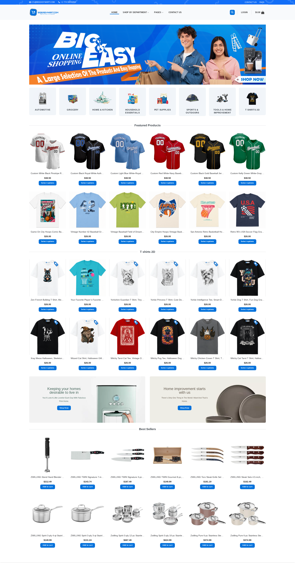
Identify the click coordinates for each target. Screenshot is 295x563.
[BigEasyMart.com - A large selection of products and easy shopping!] (44, 12)
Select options (47, 183)
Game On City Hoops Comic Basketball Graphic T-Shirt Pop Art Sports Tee (48, 232)
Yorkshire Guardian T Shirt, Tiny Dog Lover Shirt (127, 300)
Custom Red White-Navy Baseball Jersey (167, 173)
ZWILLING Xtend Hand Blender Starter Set (48, 477)
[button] (232, 12)
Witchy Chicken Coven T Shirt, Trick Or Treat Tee (207, 358)
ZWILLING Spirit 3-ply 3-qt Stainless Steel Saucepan (87, 535)
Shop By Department (135, 12)
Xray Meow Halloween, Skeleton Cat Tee (48, 358)
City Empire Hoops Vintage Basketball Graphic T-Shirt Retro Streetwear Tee (167, 232)
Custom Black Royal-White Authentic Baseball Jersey (87, 173)
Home (114, 12)
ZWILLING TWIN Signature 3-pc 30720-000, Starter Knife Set (127, 477)
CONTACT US (251, 2)
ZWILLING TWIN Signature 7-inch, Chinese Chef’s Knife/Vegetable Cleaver (87, 477)
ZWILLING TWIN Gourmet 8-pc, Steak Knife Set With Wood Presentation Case (167, 477)
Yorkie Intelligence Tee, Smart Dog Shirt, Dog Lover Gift (207, 300)
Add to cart (48, 487)
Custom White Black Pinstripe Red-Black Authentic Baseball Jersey (48, 173)
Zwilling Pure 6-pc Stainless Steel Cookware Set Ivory (247, 535)
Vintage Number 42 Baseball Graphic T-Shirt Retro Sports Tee (87, 232)
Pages (157, 12)
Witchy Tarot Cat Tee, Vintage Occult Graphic (127, 358)
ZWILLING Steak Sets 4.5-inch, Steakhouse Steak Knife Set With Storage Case (247, 477)
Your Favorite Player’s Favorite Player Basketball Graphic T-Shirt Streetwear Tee (87, 300)
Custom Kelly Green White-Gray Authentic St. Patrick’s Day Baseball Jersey (247, 173)
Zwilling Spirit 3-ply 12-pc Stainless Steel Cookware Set (127, 535)
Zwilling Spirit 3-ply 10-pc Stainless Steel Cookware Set (167, 535)
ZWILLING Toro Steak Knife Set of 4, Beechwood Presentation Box (207, 477)
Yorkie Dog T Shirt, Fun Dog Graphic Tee (247, 300)
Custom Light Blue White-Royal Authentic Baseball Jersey (127, 173)
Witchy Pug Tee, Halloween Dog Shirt (167, 358)
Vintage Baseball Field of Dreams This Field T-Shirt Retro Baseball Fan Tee (127, 232)
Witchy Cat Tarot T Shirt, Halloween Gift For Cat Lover (247, 358)
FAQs (262, 2)
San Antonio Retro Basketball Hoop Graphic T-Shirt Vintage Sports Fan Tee (207, 232)
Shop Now (64, 408)
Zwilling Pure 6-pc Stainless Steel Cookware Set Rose (207, 535)
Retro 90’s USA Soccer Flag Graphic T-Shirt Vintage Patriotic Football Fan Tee (247, 232)
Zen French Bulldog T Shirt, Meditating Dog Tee (48, 300)
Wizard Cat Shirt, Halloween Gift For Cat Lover (87, 358)
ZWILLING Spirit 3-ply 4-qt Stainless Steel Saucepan (48, 535)
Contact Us (175, 12)
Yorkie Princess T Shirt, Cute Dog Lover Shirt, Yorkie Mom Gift (167, 300)
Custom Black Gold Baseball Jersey (207, 173)
